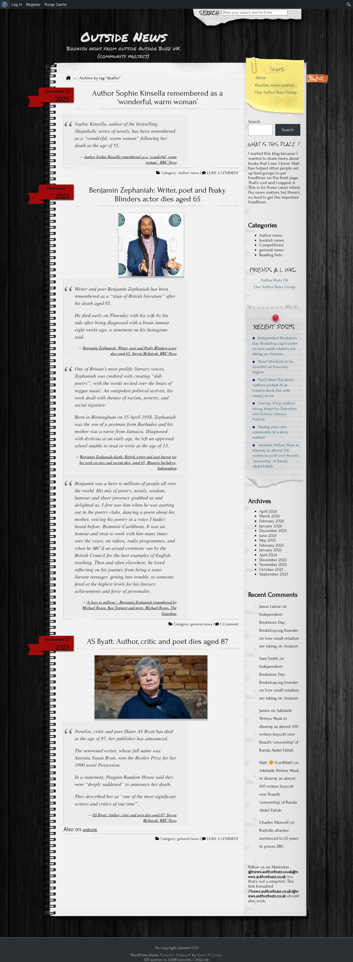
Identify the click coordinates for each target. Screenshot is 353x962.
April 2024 (268, 554)
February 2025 (271, 545)
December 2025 (273, 530)
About (260, 77)
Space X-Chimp (209, 955)
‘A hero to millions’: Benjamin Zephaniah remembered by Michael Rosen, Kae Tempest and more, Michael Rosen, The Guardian (129, 607)
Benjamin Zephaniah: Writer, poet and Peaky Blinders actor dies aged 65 (157, 194)
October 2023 (271, 569)
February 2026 (271, 520)
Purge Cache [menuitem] (56, 4)
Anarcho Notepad (175, 955)
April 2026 (268, 511)
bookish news (271, 240)
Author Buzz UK (274, 280)
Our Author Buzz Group (276, 92)
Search (254, 121)
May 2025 (267, 540)
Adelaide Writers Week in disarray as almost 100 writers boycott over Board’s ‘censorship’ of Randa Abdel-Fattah (275, 456)
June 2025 (268, 535)
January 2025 (270, 549)
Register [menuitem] (33, 4)
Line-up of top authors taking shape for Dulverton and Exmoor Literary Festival (274, 411)
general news (201, 624)
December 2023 (273, 559)
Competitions (271, 244)
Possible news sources (275, 85)
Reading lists (270, 254)
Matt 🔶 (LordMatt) (276, 762)
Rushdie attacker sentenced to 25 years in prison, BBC (278, 838)
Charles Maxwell (274, 822)
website (90, 829)
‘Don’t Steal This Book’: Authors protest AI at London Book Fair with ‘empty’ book (273, 387)
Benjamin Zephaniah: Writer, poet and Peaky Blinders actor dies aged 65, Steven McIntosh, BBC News (129, 350)
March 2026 (269, 516)
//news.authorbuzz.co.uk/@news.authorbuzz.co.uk (273, 894)
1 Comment (229, 624)
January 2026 (270, 525)
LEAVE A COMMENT (223, 173)
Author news (188, 173)
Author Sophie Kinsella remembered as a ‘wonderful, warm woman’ (157, 97)
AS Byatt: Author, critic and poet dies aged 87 (157, 641)
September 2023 (273, 574)
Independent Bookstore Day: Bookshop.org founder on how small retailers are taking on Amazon (275, 346)
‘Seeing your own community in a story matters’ (270, 432)
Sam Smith (268, 658)
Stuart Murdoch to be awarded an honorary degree (272, 367)
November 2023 (273, 564)
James (264, 710)
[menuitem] (5, 4)
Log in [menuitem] (17, 4)
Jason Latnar (270, 606)
